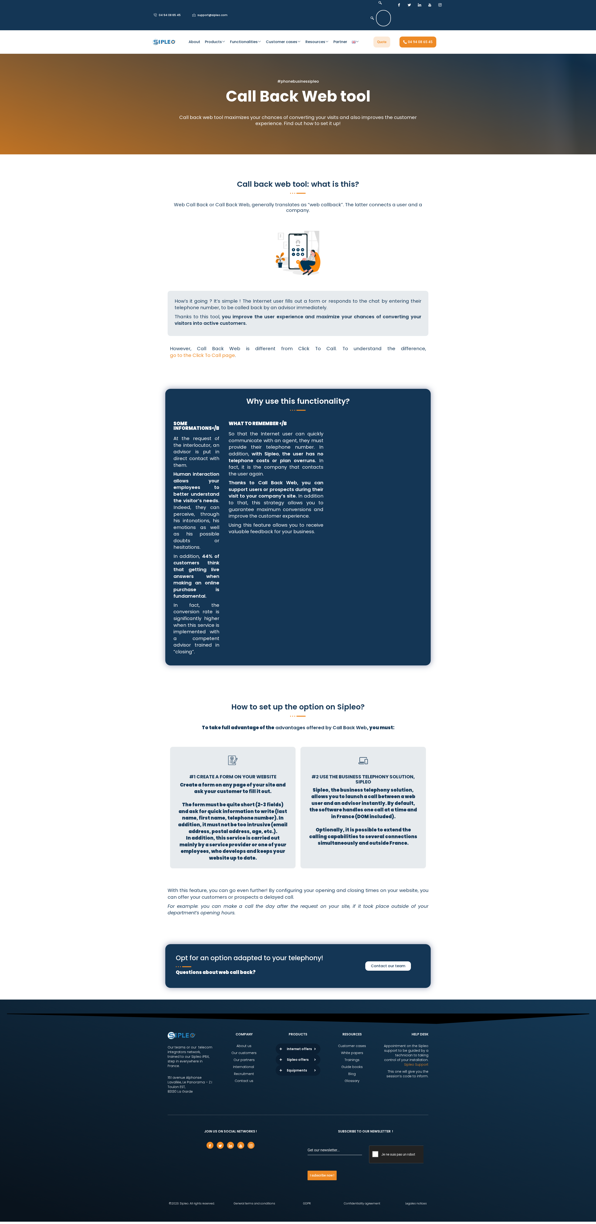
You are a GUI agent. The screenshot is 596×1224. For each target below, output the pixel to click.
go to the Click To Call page (202, 355)
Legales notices (416, 1203)
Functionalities (244, 41)
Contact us (244, 1080)
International (244, 1067)
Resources (315, 41)
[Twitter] (409, 4)
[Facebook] (399, 4)
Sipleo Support (416, 1064)
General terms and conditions (254, 1203)
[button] (379, 3)
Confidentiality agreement (362, 1203)
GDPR (307, 1203)
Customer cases (281, 41)
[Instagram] (440, 4)
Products (213, 41)
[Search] (372, 18)
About (194, 41)
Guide (346, 1067)
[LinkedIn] (419, 4)
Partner (340, 41)
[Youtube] (429, 4)
